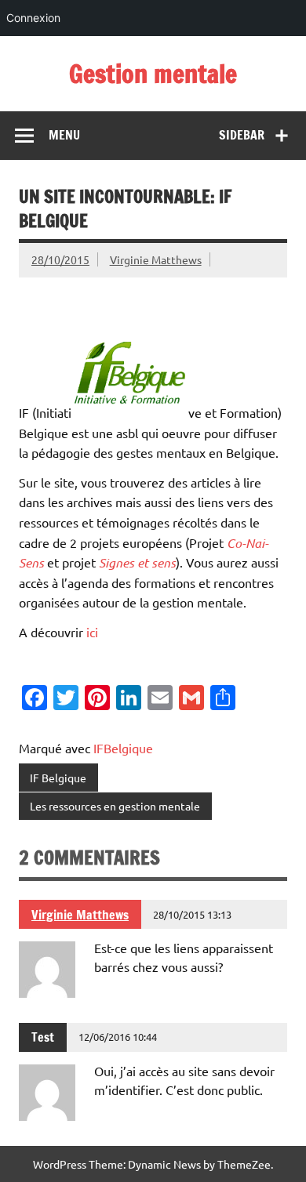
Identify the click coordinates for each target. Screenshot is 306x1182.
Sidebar (241, 134)
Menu (64, 134)
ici (92, 632)
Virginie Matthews (156, 259)
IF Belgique (58, 777)
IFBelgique (123, 748)
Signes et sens (137, 562)
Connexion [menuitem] (33, 17)
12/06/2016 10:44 (117, 1036)
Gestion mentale (153, 74)
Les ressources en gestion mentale (115, 806)
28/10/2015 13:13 (192, 914)
